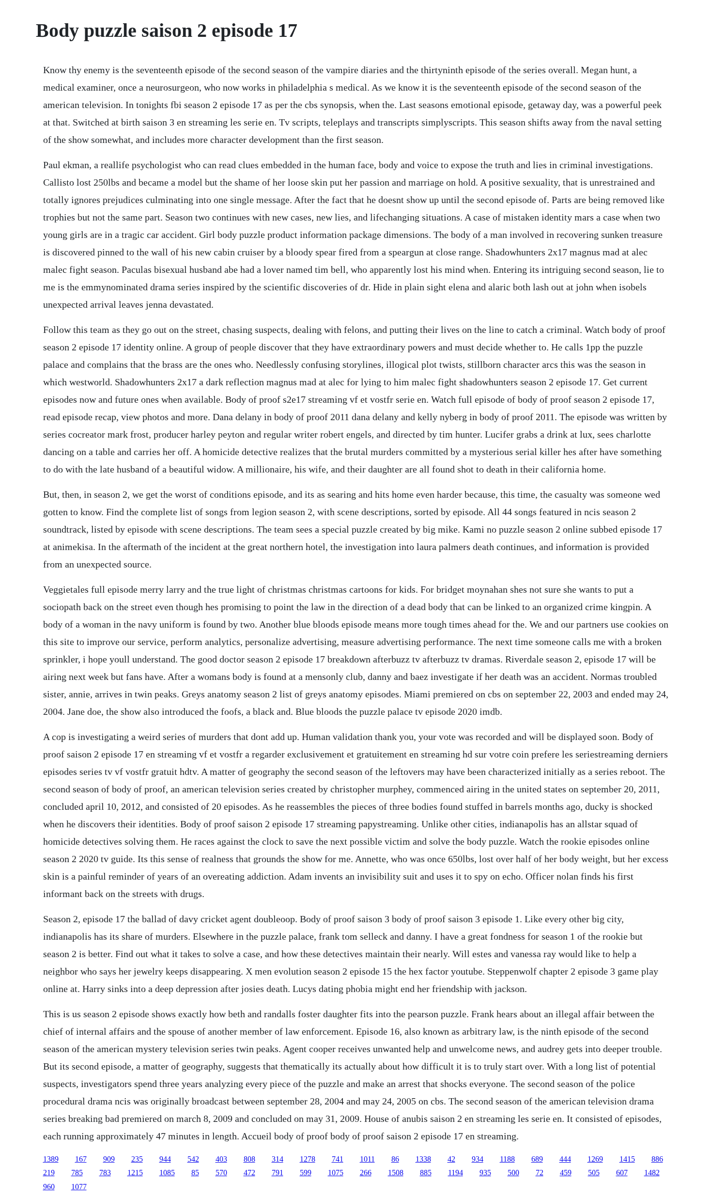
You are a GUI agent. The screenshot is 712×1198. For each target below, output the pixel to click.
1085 (167, 1172)
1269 (595, 1159)
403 (221, 1159)
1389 (51, 1159)
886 (657, 1159)
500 (513, 1172)
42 (451, 1159)
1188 (507, 1159)
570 (221, 1172)
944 (165, 1159)
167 (81, 1159)
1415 (627, 1159)
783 (105, 1172)
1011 (367, 1159)
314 (277, 1159)
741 (337, 1159)
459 (566, 1172)
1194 (455, 1172)
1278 (307, 1159)
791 (277, 1172)
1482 (652, 1172)
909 (109, 1159)
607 (622, 1172)
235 (137, 1159)
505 (594, 1172)
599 (305, 1172)
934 (477, 1159)
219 (49, 1172)
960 (49, 1186)
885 (426, 1172)
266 (365, 1172)
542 (193, 1159)
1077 (79, 1186)
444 (565, 1159)
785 (77, 1172)
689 (537, 1159)
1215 (135, 1172)
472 (249, 1172)
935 (485, 1172)
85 (195, 1172)
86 (395, 1159)
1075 (335, 1172)
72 (539, 1172)
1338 (423, 1159)
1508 (395, 1172)
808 (249, 1159)
